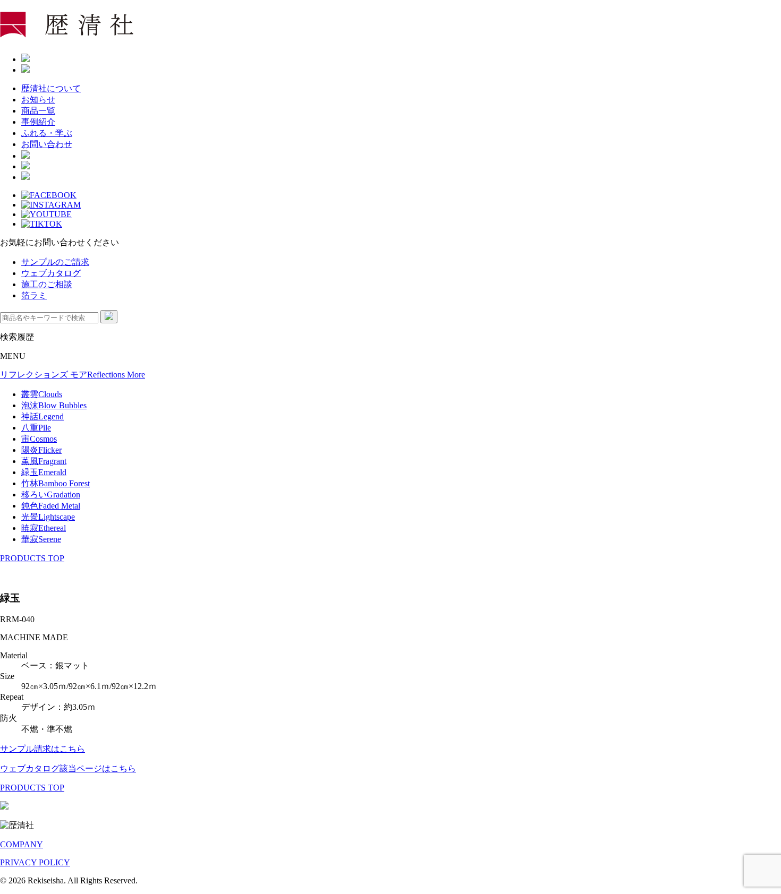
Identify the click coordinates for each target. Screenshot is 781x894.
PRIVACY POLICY (35, 862)
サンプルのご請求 (55, 262)
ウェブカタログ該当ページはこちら (68, 768)
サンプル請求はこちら (42, 748)
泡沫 (54, 405)
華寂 (41, 539)
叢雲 (41, 394)
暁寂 (43, 527)
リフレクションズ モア (72, 374)
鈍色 (50, 505)
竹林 (55, 483)
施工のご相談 (46, 284)
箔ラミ (34, 295)
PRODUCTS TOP (32, 558)
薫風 (43, 461)
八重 (36, 427)
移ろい (50, 494)
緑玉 (43, 472)
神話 (42, 416)
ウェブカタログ (51, 273)
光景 (48, 516)
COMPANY (21, 844)
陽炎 (41, 449)
